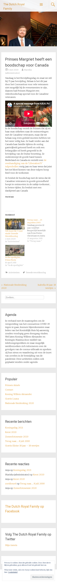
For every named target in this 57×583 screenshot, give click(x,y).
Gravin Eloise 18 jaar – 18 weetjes (22, 445)
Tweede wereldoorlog (36, 272)
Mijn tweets (11, 545)
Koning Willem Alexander (18, 394)
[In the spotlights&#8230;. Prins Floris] (15, 250)
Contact (9, 389)
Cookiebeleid (12, 572)
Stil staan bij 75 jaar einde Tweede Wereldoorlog (14, 233)
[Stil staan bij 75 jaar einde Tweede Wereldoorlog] (15, 224)
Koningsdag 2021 (14, 427)
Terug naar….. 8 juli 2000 (17, 441)
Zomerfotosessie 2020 (16, 436)
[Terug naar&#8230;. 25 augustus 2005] (38, 230)
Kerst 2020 (10, 432)
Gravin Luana (12, 398)
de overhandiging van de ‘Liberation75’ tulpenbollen (25, 163)
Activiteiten (13, 272)
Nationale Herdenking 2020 (19, 403)
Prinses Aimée (12, 385)
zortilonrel (10, 483)
